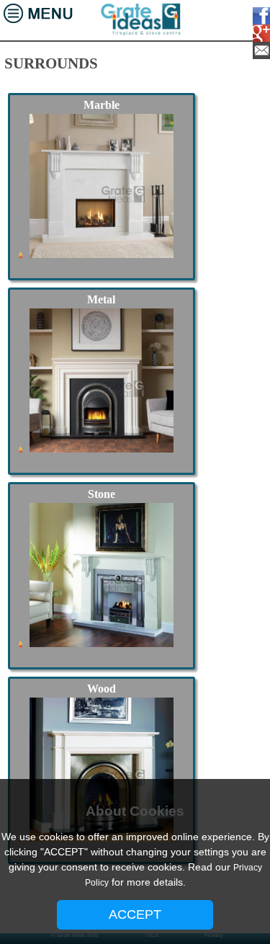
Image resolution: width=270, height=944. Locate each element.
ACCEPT (135, 914)
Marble (102, 105)
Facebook (258, 16)
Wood (101, 688)
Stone (101, 494)
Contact (258, 50)
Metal (101, 299)
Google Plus (258, 33)
